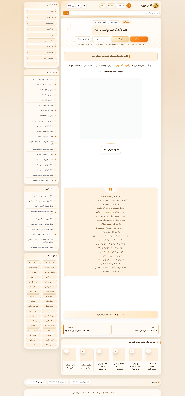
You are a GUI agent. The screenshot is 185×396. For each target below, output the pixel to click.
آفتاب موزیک (146, 5)
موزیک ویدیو (49, 41)
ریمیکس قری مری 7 (46, 90)
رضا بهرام (49, 320)
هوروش (33, 272)
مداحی (51, 64)
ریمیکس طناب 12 (47, 95)
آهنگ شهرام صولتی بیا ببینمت (43, 175)
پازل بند (49, 330)
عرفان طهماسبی (49, 262)
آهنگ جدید (49, 17)
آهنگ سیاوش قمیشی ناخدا (44, 206)
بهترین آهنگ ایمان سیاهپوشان (43, 180)
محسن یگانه (33, 296)
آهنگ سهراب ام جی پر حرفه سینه (42, 224)
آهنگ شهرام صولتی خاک (45, 165)
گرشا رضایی (49, 301)
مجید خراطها (49, 291)
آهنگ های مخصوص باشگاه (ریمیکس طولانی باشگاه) (40, 240)
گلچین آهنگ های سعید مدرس (43, 79)
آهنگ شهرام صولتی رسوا (45, 131)
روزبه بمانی (33, 340)
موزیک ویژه (49, 23)
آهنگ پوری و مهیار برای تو (44, 219)
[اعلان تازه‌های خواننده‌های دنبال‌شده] (78, 5)
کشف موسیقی (121, 6)
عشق (109, 251)
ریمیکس (50, 35)
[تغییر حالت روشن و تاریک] (84, 5)
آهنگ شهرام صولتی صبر (45, 126)
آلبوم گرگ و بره (122, 65)
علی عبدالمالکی (33, 306)
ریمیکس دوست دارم (46, 105)
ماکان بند (33, 287)
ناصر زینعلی (33, 267)
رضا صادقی (33, 320)
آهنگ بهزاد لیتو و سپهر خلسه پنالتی (41, 201)
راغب (49, 311)
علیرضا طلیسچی (49, 316)
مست (109, 212)
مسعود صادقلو (33, 330)
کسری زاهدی (49, 340)
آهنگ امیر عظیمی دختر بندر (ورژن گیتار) (41, 212)
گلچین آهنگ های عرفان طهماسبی (42, 234)
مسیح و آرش (49, 287)
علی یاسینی (33, 311)
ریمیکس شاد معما (47, 110)
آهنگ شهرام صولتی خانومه (44, 170)
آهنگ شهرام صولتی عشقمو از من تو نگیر (41, 142)
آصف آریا (33, 335)
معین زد (33, 277)
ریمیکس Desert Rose (45, 116)
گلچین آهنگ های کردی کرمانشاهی (41, 247)
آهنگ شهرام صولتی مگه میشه (43, 149)
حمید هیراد (49, 306)
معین (33, 301)
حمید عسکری (49, 325)
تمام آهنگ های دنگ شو (45, 84)
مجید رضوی (33, 291)
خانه (129, 6)
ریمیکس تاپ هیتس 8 (45, 100)
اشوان (49, 335)
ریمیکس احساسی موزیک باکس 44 (41, 121)
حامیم (33, 325)
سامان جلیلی (49, 345)
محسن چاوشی (49, 282)
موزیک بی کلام (48, 58)
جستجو (66, 13)
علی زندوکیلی (49, 296)
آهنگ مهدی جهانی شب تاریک (43, 196)
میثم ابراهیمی (49, 267)
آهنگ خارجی (49, 46)
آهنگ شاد (50, 52)
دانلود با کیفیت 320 (111, 149)
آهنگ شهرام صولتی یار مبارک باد (42, 136)
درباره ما (102, 6)
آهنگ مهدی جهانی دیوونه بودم (42, 229)
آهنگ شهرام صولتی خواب (44, 159)
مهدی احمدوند (33, 262)
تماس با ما (111, 6)
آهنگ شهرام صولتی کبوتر (44, 154)
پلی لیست (50, 29)
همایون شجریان (49, 272)
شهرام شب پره (113, 22)
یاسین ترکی (49, 277)
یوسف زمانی (33, 282)
